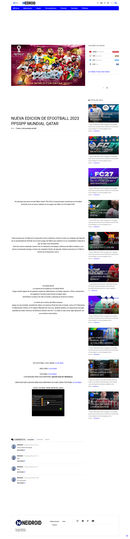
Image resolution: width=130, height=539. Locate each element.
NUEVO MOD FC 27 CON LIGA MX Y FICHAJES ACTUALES (101, 117)
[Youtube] (101, 3)
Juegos (38, 8)
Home (17, 8)
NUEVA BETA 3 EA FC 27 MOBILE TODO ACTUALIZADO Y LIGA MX (102, 245)
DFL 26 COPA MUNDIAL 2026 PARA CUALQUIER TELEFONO (101, 308)
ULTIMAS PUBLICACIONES (99, 72)
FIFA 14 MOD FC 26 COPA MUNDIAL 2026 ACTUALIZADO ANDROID (102, 340)
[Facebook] (104, 3)
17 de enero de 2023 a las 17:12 (31, 456)
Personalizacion (50, 8)
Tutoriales (74, 8)
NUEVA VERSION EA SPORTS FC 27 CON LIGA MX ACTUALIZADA (101, 149)
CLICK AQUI (59, 363)
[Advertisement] (65, 27)
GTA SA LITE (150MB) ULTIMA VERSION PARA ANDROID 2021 (101, 372)
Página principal (54, 521)
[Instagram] (98, 3)
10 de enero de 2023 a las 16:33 (31, 444)
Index (64, 521)
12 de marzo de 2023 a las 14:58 (31, 477)
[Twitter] (108, 3)
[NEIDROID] (29, 3)
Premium (63, 8)
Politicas (85, 8)
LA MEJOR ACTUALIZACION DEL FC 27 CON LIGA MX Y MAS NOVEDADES (103, 181)
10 (92, 395)
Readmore (97, 131)
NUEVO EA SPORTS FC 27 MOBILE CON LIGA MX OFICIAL (102, 213)
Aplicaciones (27, 8)
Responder (20, 450)
